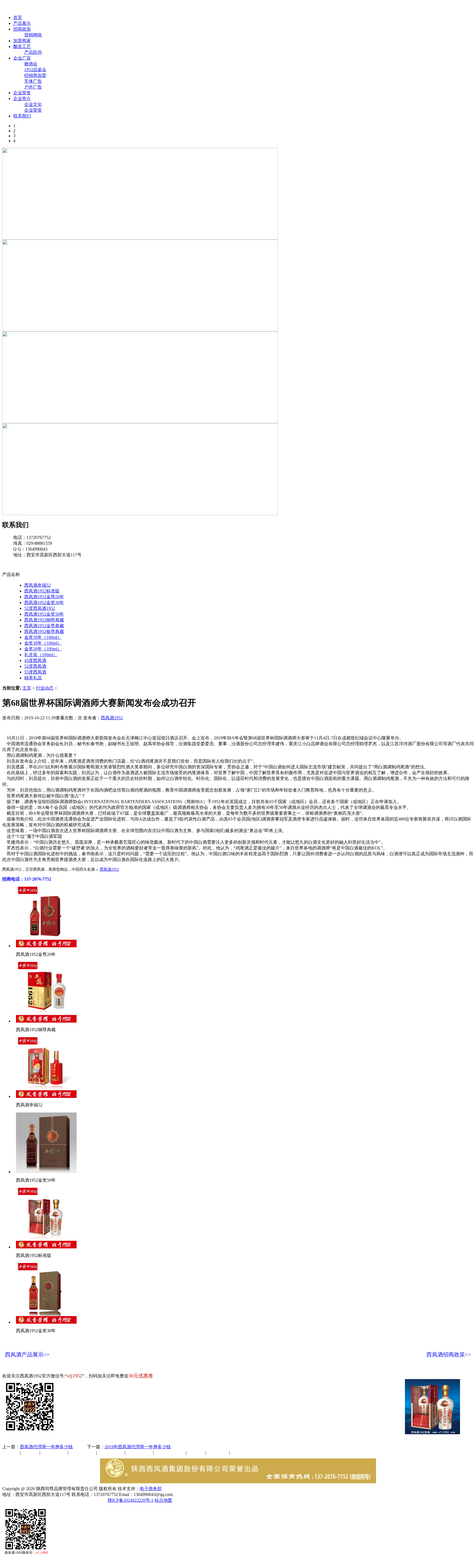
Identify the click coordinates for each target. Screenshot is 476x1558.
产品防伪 (33, 52)
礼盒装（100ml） (40, 654)
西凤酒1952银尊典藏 (44, 631)
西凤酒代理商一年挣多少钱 (46, 1446)
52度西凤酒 (35, 666)
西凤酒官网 (231, 8)
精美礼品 (33, 677)
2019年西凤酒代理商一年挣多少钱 (138, 1446)
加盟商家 (22, 40)
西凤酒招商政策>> (448, 1354)
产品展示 (22, 23)
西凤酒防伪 (170, 1452)
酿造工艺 (22, 46)
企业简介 (22, 98)
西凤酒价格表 (262, 8)
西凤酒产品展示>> (27, 1354)
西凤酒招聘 (218, 1452)
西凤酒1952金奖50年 (44, 614)
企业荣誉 (22, 92)
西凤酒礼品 (81, 1452)
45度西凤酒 (35, 660)
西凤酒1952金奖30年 (44, 602)
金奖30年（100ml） (43, 643)
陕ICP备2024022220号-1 (130, 1500)
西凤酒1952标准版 (42, 591)
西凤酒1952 (112, 717)
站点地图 (163, 1500)
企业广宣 (22, 58)
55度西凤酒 (35, 672)
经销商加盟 (35, 75)
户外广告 (33, 87)
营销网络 (33, 35)
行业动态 (44, 688)
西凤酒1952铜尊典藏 (44, 620)
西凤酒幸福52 (37, 585)
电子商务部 (151, 1488)
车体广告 (33, 81)
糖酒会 (30, 63)
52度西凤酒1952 (39, 608)
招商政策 (22, 29)
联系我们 (22, 116)
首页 (17, 17)
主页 (26, 688)
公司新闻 (11, 1452)
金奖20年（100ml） (43, 649)
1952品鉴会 (35, 69)
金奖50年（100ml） (43, 637)
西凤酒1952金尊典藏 (44, 625)
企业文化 (33, 104)
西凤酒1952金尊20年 (44, 596)
